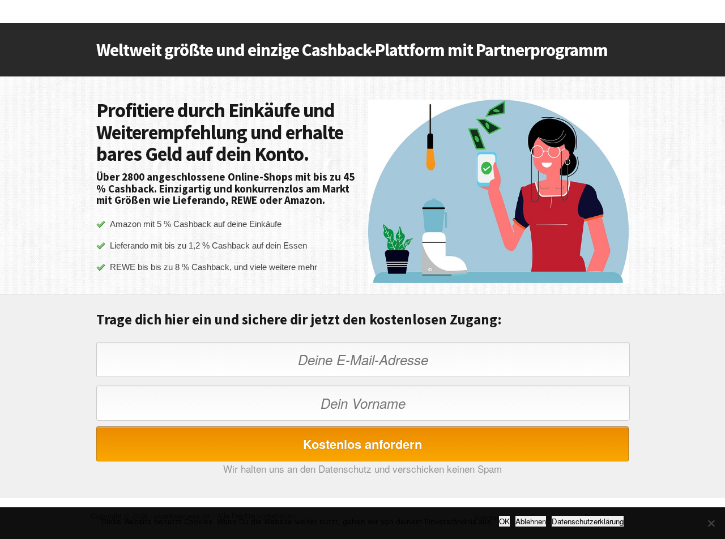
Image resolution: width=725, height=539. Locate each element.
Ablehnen (530, 521)
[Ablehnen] (711, 523)
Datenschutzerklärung (588, 521)
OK (504, 521)
